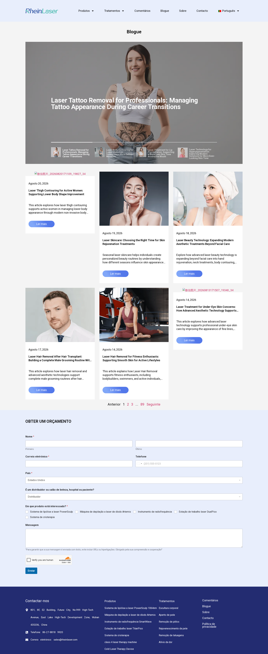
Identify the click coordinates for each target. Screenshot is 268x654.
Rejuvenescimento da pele (173, 628)
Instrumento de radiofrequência (155, 511)
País (28, 473)
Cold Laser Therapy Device (119, 648)
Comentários (142, 10)
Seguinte (153, 404)
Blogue (165, 10)
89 (142, 404)
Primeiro (29, 449)
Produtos (84, 10)
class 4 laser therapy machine (121, 642)
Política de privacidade (209, 625)
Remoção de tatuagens (171, 635)
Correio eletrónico (37, 456)
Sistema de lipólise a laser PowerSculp (51, 511)
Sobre (182, 10)
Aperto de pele (167, 614)
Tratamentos (112, 10)
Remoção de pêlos (169, 621)
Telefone (141, 456)
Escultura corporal (168, 608)
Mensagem (32, 525)
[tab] (72, 152)
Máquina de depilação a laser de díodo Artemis (105, 511)
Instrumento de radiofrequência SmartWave (128, 621)
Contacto (202, 10)
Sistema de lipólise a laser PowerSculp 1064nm (131, 608)
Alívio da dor (165, 642)
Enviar (31, 570)
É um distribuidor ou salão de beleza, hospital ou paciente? (59, 489)
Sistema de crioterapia (42, 517)
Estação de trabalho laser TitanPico (124, 628)
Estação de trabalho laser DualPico (198, 511)
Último (139, 449)
